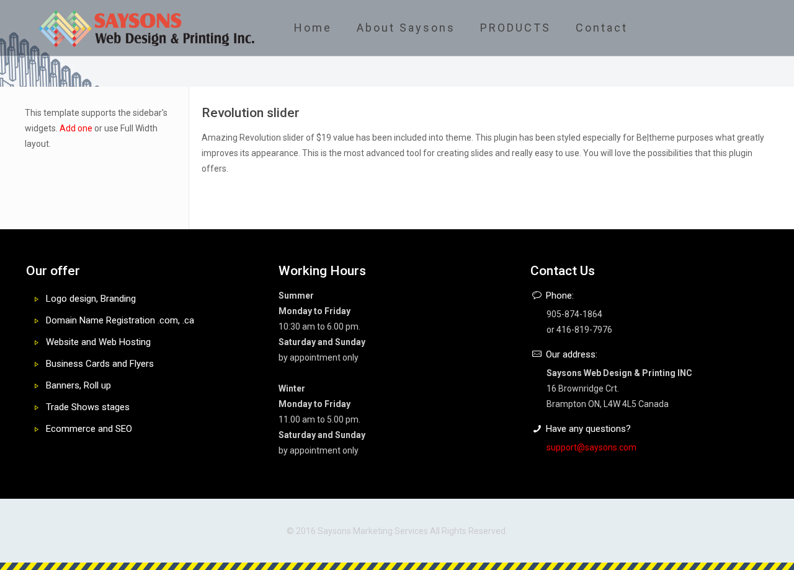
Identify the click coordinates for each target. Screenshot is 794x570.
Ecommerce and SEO (89, 428)
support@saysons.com (591, 447)
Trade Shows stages (88, 407)
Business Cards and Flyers (100, 363)
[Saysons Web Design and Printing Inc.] (146, 28)
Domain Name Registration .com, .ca (120, 320)
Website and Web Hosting (98, 342)
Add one (76, 128)
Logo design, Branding (91, 298)
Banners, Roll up (78, 385)
